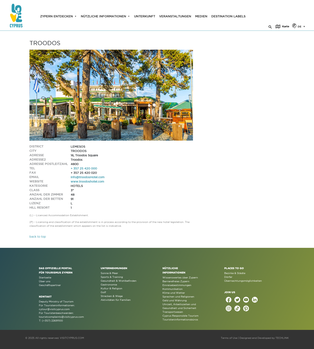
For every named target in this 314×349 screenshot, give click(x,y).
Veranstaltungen (175, 16)
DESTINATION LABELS (228, 16)
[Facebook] (228, 299)
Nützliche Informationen (103, 16)
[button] (270, 26)
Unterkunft (144, 16)
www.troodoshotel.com (87, 181)
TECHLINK (282, 337)
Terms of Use (229, 337)
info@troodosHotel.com (87, 177)
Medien (201, 16)
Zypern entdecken (56, 16)
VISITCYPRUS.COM (72, 337)
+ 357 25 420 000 (84, 168)
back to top (37, 236)
